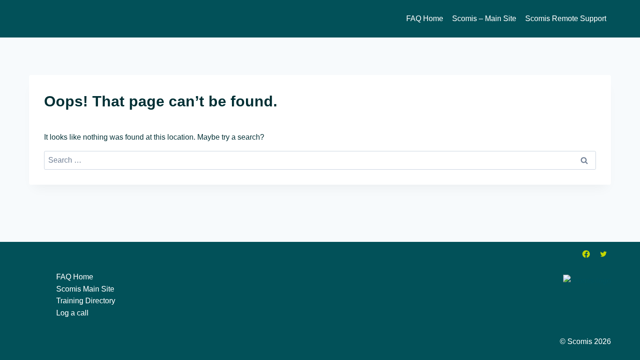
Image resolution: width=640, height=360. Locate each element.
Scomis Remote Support (565, 18)
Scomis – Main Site (484, 18)
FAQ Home (424, 18)
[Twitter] (603, 254)
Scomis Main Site (85, 289)
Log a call (72, 313)
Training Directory (85, 301)
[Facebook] (586, 254)
